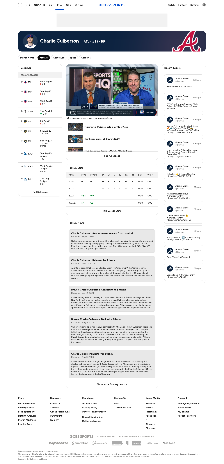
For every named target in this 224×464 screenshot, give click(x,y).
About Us (55, 403)
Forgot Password (187, 415)
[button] (20, 5)
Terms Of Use (89, 403)
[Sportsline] (80, 442)
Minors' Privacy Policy (94, 411)
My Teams (183, 411)
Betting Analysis (27, 415)
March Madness (27, 419)
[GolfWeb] (169, 443)
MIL (30, 121)
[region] (112, 90)
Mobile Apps (25, 424)
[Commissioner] (120, 441)
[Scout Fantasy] (152, 442)
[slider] (112, 107)
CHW (31, 111)
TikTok (149, 407)
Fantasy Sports (26, 407)
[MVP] (136, 441)
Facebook (151, 415)
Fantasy (43, 57)
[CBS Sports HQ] (106, 436)
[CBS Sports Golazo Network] (136, 436)
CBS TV (54, 419)
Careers (54, 407)
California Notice (91, 421)
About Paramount (59, 411)
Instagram (151, 411)
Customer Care (122, 407)
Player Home (27, 57)
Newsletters (184, 407)
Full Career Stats (112, 210)
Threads (150, 424)
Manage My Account (189, 403)
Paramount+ (56, 415)
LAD (30, 154)
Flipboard (151, 428)
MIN (30, 82)
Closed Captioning (92, 417)
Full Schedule (40, 192)
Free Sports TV (26, 411)
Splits (73, 57)
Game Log (58, 57)
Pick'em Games (26, 403)
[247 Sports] (58, 442)
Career (85, 57)
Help (116, 403)
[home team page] (25, 82)
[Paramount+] (100, 442)
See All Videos (112, 155)
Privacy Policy (89, 407)
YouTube (150, 403)
